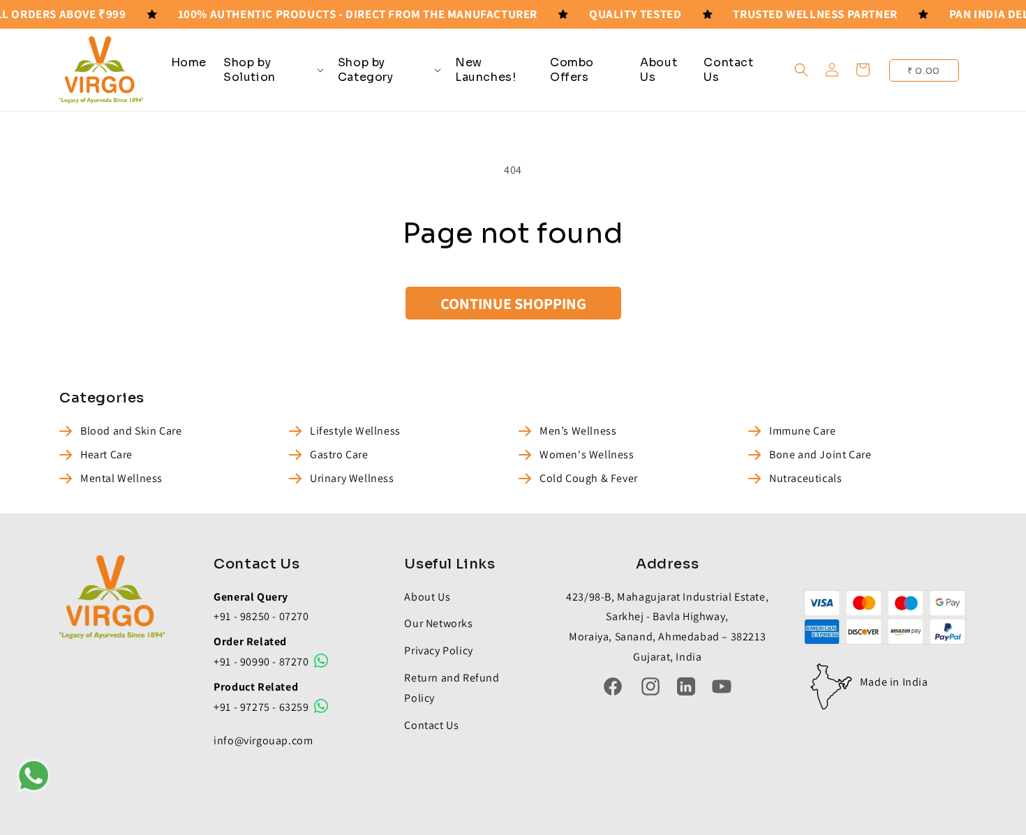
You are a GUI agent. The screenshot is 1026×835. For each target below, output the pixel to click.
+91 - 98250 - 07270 (261, 616)
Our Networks (438, 623)
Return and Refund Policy (451, 687)
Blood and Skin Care (130, 430)
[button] (272, 70)
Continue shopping (513, 303)
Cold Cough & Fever (589, 478)
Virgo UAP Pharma (422, 826)
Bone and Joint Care (820, 454)
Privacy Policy (438, 650)
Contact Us (431, 725)
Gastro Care (339, 454)
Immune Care (802, 430)
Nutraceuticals (805, 478)
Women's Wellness (587, 454)
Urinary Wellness (352, 478)
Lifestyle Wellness (355, 430)
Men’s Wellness (578, 430)
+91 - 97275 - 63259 (262, 707)
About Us (427, 596)
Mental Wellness (121, 478)
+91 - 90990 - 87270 (262, 661)
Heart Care (106, 454)
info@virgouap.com (263, 740)
